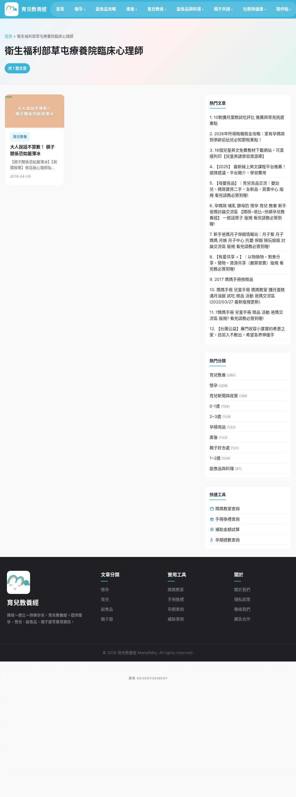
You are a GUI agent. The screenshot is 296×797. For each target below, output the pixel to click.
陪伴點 (282, 8)
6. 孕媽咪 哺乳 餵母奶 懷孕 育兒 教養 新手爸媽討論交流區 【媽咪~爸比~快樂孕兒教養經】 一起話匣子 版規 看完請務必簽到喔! (248, 214)
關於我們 (242, 589)
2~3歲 (220, 416)
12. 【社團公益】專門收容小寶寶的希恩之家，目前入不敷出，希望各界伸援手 (247, 331)
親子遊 (107, 618)
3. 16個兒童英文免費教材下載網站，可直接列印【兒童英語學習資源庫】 (247, 153)
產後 (130, 8)
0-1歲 (220, 406)
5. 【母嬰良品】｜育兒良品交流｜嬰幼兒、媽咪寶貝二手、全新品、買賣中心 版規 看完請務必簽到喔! (247, 189)
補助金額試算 (227, 529)
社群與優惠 (253, 8)
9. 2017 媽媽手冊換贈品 (231, 279)
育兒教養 (155, 8)
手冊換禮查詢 (227, 519)
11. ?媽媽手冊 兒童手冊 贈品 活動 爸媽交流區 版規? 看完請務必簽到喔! (246, 315)
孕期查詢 (176, 609)
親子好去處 (224, 447)
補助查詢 (176, 618)
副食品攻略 (106, 8)
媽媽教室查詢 (227, 508)
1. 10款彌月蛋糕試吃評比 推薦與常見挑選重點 (247, 120)
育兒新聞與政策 (228, 395)
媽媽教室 (176, 589)
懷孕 (79, 8)
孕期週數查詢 (227, 539)
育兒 (105, 599)
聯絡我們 (242, 609)
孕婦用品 (223, 426)
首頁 (60, 8)
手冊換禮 (176, 599)
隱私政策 (242, 599)
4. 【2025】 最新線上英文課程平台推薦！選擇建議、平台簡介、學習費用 (248, 169)
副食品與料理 (189, 8)
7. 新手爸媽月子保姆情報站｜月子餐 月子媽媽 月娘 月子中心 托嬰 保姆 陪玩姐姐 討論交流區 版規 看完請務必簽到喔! (247, 240)
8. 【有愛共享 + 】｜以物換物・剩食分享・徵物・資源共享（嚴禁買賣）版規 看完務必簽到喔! (247, 262)
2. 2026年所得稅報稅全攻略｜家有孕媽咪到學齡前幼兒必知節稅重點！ (247, 136)
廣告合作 (242, 618)
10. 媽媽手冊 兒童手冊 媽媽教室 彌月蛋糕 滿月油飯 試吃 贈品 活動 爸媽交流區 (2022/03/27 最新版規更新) (247, 295)
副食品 (107, 609)
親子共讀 (222, 8)
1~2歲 (220, 458)
